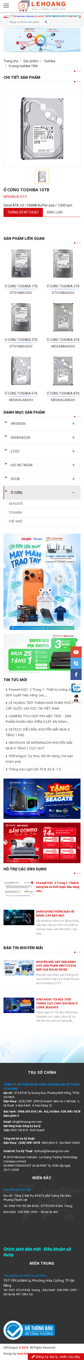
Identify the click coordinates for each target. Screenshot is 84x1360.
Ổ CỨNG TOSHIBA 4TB (63, 340)
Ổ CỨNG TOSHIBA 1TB (21, 286)
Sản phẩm (30, 61)
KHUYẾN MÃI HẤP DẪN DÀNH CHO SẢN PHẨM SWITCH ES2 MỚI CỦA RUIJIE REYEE (56, 966)
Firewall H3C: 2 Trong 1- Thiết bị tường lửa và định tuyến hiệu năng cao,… (57, 887)
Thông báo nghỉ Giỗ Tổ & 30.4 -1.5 (35, 769)
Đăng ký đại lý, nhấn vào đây (57, 1357)
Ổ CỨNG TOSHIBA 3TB (21, 340)
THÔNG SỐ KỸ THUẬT (23, 212)
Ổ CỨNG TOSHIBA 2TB (63, 286)
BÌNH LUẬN (55, 212)
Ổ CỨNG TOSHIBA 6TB (21, 393)
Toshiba (49, 61)
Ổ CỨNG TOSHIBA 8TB (63, 393)
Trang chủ (11, 61)
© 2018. (23, 1347)
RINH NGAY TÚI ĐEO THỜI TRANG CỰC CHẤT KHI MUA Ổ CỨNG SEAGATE (56, 1003)
